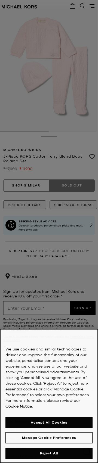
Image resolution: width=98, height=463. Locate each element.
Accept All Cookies (49, 422)
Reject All (49, 453)
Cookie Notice (18, 405)
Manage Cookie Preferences (49, 437)
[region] (49, 396)
